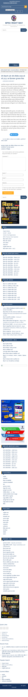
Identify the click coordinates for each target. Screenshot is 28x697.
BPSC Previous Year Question (10, 237)
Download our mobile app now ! (10, 2)
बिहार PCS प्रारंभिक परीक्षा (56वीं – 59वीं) (11, 299)
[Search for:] (14, 30)
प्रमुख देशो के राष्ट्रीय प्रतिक (9, 585)
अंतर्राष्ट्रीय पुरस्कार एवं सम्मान (9, 591)
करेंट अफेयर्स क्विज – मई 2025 (9, 465)
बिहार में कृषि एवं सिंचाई (7, 344)
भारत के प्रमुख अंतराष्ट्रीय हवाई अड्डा (10, 581)
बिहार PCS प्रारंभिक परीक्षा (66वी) (9, 289)
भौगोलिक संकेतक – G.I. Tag (9, 492)
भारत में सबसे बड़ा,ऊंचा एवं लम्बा (9, 566)
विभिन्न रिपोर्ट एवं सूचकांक (8, 496)
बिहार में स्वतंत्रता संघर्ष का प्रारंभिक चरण (11, 359)
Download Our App (6, 6)
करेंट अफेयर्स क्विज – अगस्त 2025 (10, 460)
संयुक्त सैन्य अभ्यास (7, 488)
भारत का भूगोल (6, 518)
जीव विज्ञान (5, 530)
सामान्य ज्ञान (5, 244)
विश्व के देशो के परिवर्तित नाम (8, 554)
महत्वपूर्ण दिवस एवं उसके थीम (8, 500)
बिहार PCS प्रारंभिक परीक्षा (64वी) (9, 293)
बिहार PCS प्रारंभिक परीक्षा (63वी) (9, 295)
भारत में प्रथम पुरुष (7, 571)
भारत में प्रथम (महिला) (7, 569)
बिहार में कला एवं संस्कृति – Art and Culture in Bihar (14, 324)
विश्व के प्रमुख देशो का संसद (8, 552)
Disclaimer (4, 637)
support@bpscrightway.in (14, 1)
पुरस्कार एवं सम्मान (6, 486)
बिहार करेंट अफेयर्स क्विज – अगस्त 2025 (11, 259)
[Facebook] (16, 11)
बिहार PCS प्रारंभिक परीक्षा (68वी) (9, 284)
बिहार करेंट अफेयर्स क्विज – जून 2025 (10, 263)
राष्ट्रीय (5, 140)
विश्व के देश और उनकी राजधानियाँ (9, 556)
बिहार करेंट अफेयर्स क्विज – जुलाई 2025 (11, 261)
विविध (4, 503)
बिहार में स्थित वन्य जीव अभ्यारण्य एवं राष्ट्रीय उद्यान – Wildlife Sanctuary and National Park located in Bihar (14, 313)
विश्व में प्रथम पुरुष (6, 550)
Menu (16, 65)
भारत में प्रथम (5, 567)
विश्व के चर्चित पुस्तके (7, 560)
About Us (4, 634)
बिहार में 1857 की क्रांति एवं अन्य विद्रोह (11, 361)
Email (4, 178)
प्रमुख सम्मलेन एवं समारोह (8, 501)
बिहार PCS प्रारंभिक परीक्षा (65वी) (9, 291)
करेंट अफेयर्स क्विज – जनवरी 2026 (10, 450)
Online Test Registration (9, 235)
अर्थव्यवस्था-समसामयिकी (8, 482)
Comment (5, 156)
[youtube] (21, 11)
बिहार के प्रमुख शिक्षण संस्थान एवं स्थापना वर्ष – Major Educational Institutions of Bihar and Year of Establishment (14, 327)
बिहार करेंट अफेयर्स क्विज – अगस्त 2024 (11, 269)
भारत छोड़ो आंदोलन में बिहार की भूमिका (10, 351)
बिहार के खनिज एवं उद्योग (8, 345)
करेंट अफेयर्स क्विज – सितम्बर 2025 (10, 458)
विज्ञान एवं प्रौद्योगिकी (7, 480)
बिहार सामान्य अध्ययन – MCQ (9, 248)
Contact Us (5, 632)
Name (4, 173)
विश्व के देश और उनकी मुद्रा (8, 558)
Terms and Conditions (7, 639)
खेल (4, 484)
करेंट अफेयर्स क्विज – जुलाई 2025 (10, 462)
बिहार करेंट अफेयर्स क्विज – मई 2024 (10, 275)
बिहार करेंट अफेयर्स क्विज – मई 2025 (10, 265)
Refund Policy (5, 640)
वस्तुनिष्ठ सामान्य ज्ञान (7, 246)
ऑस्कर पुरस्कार (6, 589)
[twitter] (19, 11)
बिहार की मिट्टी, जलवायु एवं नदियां (9, 347)
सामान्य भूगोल (5, 522)
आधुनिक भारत (6, 512)
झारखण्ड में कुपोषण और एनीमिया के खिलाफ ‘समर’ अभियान (12, 145)
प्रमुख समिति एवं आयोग (7, 498)
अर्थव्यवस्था (5, 526)
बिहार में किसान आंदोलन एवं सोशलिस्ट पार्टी (11, 353)
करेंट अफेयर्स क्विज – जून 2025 (9, 463)
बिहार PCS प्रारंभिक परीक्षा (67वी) (9, 287)
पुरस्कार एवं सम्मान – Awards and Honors (12, 543)
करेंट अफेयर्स (5, 242)
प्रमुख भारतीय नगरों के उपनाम (9, 583)
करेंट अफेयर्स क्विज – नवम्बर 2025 (10, 454)
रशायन (4, 534)
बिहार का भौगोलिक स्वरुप (8, 349)
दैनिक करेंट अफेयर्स (7, 241)
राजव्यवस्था (5, 524)
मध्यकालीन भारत (6, 516)
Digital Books (6, 231)
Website (4, 183)
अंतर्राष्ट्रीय (5, 478)
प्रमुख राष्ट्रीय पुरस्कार (7, 579)
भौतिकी (4, 532)
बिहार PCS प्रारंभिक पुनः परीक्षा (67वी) (10, 285)
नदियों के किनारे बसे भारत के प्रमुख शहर (11, 587)
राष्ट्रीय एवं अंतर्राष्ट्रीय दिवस (8, 564)
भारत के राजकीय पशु (7, 573)
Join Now (14, 134)
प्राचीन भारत (5, 514)
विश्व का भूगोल (6, 520)
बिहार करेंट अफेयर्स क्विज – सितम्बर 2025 (11, 257)
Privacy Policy (5, 635)
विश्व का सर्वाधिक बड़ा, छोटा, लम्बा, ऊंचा (10, 562)
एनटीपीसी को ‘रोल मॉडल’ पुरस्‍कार (7, 147)
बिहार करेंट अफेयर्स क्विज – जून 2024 (10, 273)
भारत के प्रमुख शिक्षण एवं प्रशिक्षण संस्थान (11, 575)
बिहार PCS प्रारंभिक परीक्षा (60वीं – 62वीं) (11, 297)
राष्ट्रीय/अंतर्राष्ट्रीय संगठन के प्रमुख (10, 494)
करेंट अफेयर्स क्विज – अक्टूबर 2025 (10, 456)
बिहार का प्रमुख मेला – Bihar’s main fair (12, 331)
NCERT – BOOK (7, 233)
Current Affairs (15, 70)
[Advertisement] (14, 48)
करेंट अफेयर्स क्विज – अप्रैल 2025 (10, 467)
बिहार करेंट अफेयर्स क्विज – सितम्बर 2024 (11, 267)
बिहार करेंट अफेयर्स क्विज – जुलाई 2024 (11, 271)
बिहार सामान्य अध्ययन (7, 239)
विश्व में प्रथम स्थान (7, 548)
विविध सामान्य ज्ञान (6, 528)
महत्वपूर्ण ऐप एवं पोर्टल (7, 490)
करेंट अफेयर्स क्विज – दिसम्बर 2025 (10, 452)
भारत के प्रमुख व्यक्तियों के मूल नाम (10, 577)
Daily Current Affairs (15, 139)
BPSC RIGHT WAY (14, 23)
